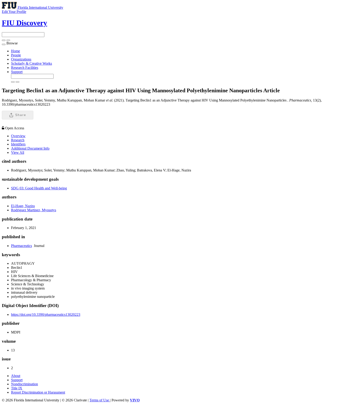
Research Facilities (24, 68)
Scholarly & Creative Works (31, 63)
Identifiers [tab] (18, 144)
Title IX (16, 388)
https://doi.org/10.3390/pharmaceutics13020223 (45, 314)
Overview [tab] (18, 136)
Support (17, 72)
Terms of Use (99, 400)
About (15, 376)
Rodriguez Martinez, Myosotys (33, 210)
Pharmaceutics (21, 246)
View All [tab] (17, 152)
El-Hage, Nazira (23, 206)
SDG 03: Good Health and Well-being (39, 188)
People (16, 55)
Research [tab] (17, 140)
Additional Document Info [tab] (30, 148)
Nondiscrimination (24, 384)
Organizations (21, 59)
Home (15, 51)
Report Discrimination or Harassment (38, 392)
